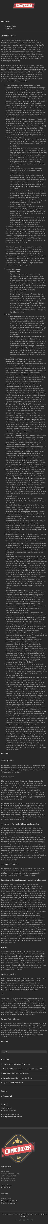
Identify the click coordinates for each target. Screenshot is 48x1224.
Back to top (4, 753)
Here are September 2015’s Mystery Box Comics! (18, 1078)
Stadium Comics (6, 1199)
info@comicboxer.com (12, 1114)
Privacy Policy (10, 28)
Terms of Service (11, 26)
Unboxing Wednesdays (8, 1203)
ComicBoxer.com (31, 837)
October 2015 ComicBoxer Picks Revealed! (16, 1073)
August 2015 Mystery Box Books (13, 1083)
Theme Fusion (24, 1216)
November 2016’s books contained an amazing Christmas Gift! (22, 1069)
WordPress (43, 1214)
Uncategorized (7, 1096)
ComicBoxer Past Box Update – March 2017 (16, 1064)
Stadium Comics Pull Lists (9, 1201)
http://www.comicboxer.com (13, 1117)
